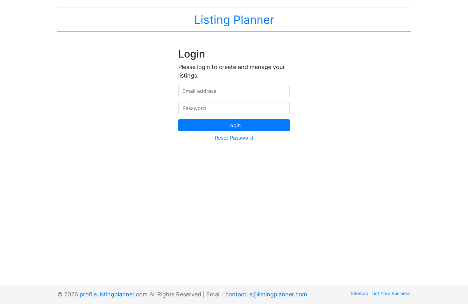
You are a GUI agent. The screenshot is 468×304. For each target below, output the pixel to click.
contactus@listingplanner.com (266, 294)
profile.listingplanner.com (114, 294)
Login (234, 125)
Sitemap (359, 293)
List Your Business (391, 293)
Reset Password (234, 138)
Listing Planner (234, 20)
